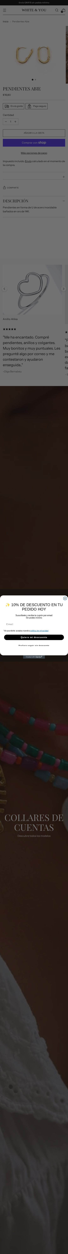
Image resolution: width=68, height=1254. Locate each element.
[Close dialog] (65, 598)
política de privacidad (39, 631)
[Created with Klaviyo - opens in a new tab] (34, 657)
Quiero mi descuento (34, 637)
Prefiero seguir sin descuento (34, 645)
